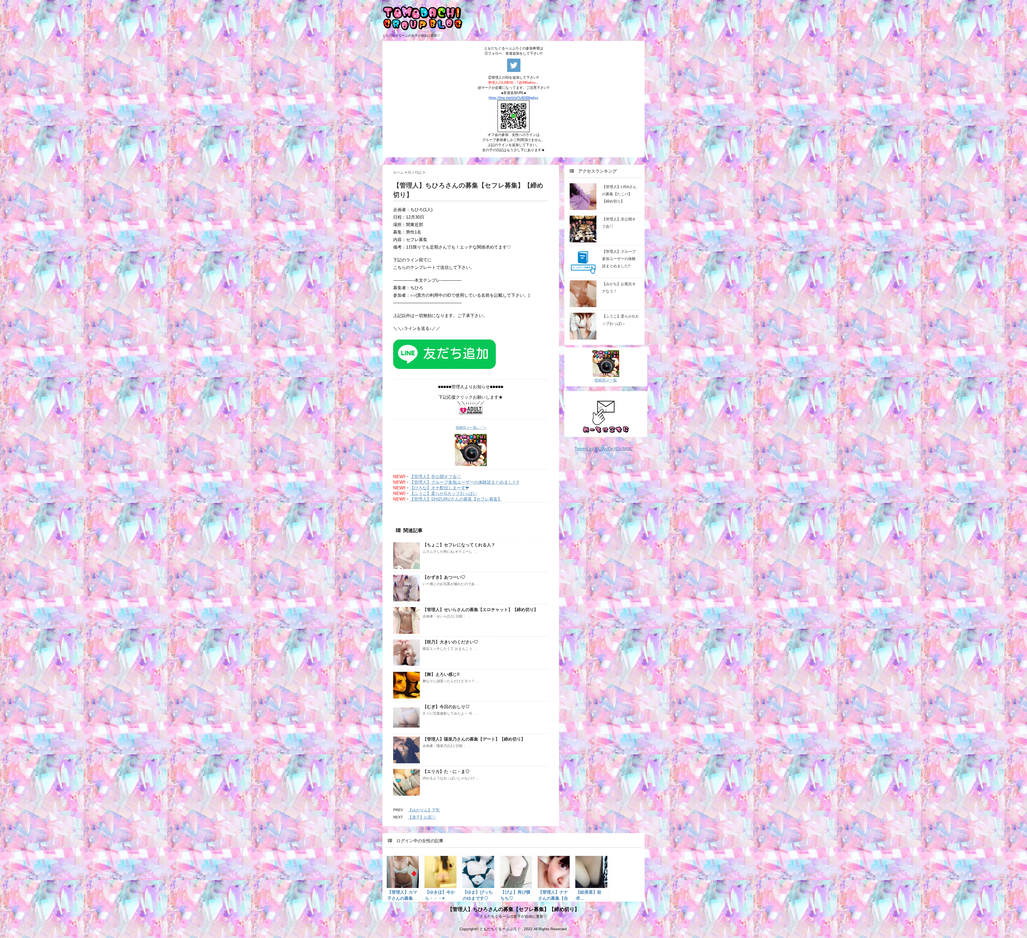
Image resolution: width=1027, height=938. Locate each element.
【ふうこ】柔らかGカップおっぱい (443, 493)
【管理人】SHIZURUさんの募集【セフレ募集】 (456, 499)
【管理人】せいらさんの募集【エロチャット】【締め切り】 (480, 609)
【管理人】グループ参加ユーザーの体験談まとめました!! (464, 482)
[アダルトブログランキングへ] (470, 410)
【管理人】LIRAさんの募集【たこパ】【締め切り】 (619, 194)
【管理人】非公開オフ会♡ (435, 476)
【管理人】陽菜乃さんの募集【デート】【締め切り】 (474, 739)
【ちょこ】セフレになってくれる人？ (459, 545)
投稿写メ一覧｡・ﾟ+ (471, 428)
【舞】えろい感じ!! (441, 674)
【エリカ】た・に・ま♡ (446, 771)
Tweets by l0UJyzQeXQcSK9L (603, 449)
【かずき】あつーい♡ (444, 577)
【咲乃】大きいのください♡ (450, 642)
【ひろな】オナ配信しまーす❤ (439, 488)
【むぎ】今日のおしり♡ (446, 706)
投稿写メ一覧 (606, 380)
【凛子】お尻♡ (422, 817)
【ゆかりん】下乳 (424, 810)
